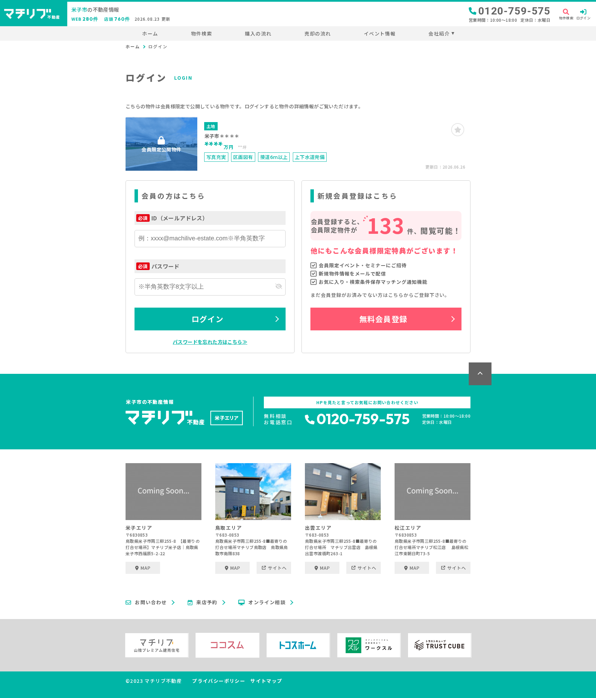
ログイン (207, 318)
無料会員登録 (383, 318)
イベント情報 (380, 33)
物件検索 (201, 33)
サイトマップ (266, 680)
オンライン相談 (267, 602)
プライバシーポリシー (218, 680)
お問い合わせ (151, 602)
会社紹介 (439, 33)
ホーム (150, 33)
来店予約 (207, 602)
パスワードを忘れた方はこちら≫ (210, 341)
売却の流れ (318, 33)
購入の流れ (258, 33)
